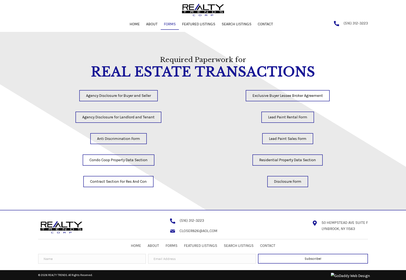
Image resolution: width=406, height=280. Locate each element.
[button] (118, 95)
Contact (267, 245)
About (153, 245)
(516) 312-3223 (355, 23)
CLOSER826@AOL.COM (198, 231)
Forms (171, 245)
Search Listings (239, 245)
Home (136, 245)
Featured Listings (200, 245)
